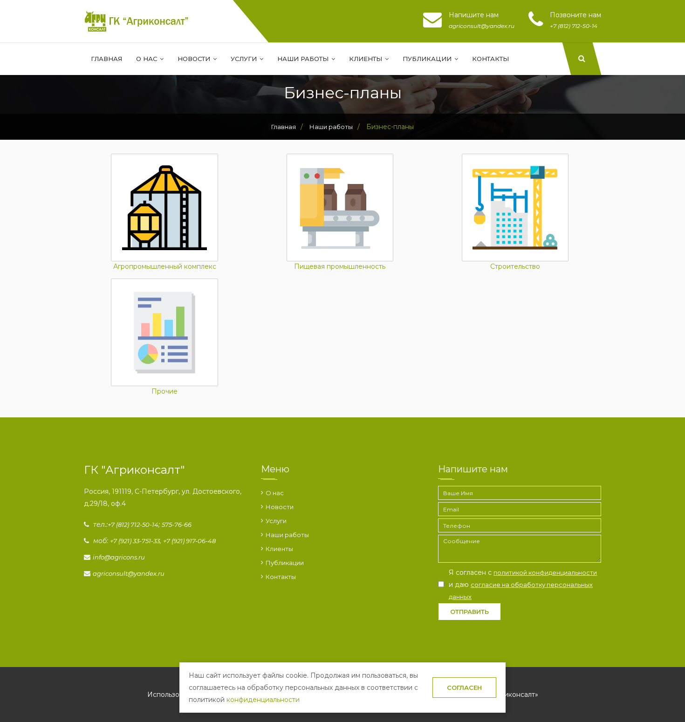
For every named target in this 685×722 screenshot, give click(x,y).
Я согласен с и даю (523, 584)
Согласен (464, 687)
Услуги (245, 58)
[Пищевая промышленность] (340, 207)
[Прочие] (164, 332)
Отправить (469, 611)
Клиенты (366, 58)
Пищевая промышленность (339, 267)
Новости (195, 58)
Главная (106, 58)
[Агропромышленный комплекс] (164, 207)
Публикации (428, 58)
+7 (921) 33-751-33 (135, 541)
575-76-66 (177, 524)
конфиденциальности (263, 699)
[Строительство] (515, 207)
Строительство (515, 267)
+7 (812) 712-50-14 (133, 524)
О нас (147, 58)
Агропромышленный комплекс (164, 267)
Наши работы (303, 58)
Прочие (164, 392)
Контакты (490, 58)
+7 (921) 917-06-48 (189, 541)
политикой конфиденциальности (545, 572)
